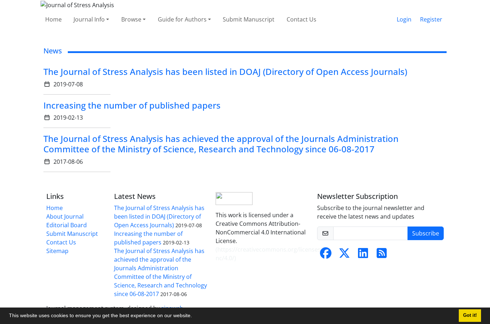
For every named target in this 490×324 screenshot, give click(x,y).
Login (404, 19)
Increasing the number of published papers (132, 105)
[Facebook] (325, 255)
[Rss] (381, 255)
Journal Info (89, 19)
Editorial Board (66, 225)
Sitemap (57, 251)
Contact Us (301, 19)
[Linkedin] (363, 255)
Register (431, 19)
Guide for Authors (182, 19)
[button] (194, 316)
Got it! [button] (470, 315)
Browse (131, 19)
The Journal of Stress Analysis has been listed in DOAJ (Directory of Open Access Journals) (225, 71)
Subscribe (425, 233)
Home (53, 19)
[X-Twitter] (344, 255)
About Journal (65, 216)
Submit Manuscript (248, 19)
